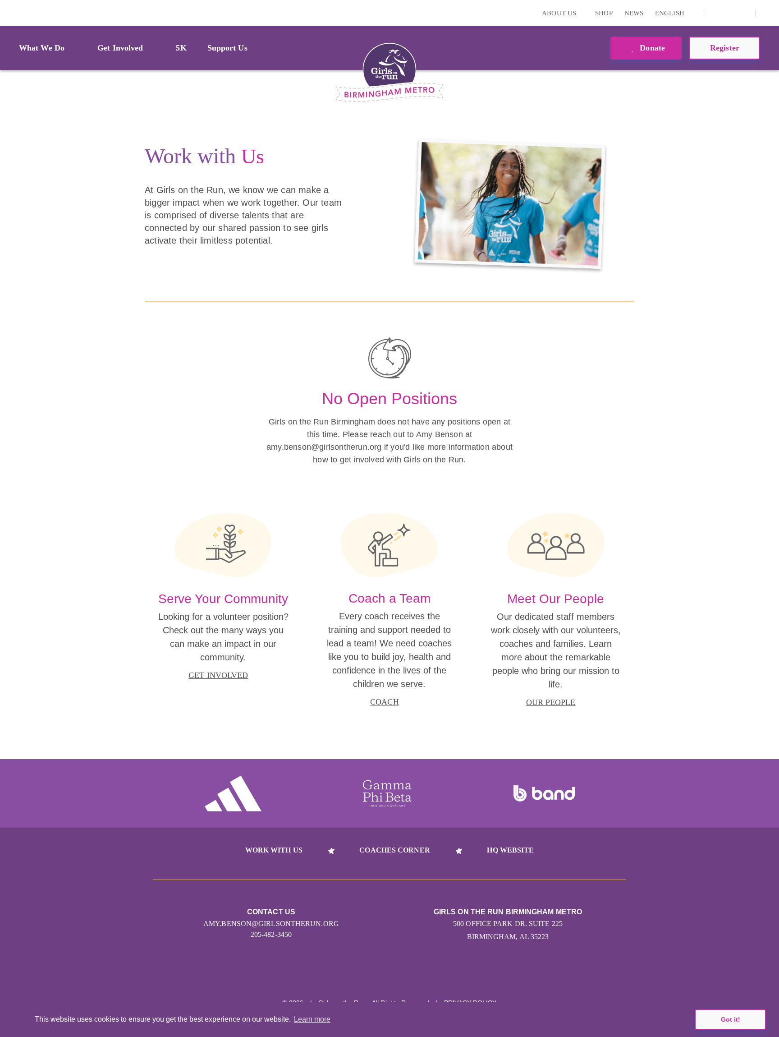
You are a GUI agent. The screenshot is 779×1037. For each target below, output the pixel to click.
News (633, 13)
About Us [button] (560, 13)
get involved (218, 675)
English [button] (670, 13)
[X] (730, 13)
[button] (767, 13)
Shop (603, 13)
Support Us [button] (227, 47)
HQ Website (510, 850)
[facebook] (744, 13)
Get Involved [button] (120, 47)
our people (551, 702)
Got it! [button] (730, 1019)
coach (384, 701)
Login (8, 13)
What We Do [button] (41, 47)
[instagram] (716, 13)
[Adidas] (233, 793)
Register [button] (724, 47)
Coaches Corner (394, 850)
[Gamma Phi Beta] (387, 793)
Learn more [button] (312, 1019)
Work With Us (273, 850)
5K (181, 47)
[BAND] (544, 793)
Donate (651, 47)
